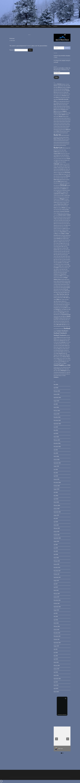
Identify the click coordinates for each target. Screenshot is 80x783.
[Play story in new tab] (62, 706)
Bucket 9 (57, 118)
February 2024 (57, 410)
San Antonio (58, 326)
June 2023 (56, 427)
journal (59, 230)
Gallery (69, 195)
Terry (59, 355)
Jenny (58, 223)
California (56, 151)
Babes (63, 101)
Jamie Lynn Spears (65, 220)
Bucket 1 (64, 114)
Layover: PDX (60, 256)
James (65, 218)
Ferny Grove (64, 190)
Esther (55, 190)
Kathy (62, 233)
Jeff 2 (55, 223)
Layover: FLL (56, 249)
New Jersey (67, 290)
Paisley (63, 304)
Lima (54, 264)
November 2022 (57, 446)
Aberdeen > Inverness (65, 84)
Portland (68, 311)
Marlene (66, 272)
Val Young (55, 367)
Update (65, 365)
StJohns (67, 348)
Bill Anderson (64, 106)
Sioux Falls (58, 342)
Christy (63, 158)
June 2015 (56, 652)
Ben (60, 104)
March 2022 (56, 456)
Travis (66, 361)
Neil (64, 289)
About (17, 26)
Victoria (64, 367)
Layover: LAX (65, 251)
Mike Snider (56, 284)
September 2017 (57, 577)
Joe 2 (68, 225)
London (59, 266)
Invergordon (62, 211)
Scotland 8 (63, 335)
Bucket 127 (67, 142)
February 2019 (57, 528)
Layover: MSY (66, 254)
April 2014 (56, 672)
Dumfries (62, 181)
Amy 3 (62, 92)
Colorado (56, 164)
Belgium (58, 104)
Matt (61, 275)
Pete (66, 307)
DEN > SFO (59, 176)
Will (56, 375)
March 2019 (56, 525)
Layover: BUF (60, 246)
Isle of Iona (63, 217)
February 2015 (57, 665)
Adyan (57, 87)
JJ (63, 225)
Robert (55, 321)
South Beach (60, 345)
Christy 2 (65, 158)
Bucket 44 (66, 124)
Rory (61, 321)
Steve (54, 348)
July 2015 (55, 649)
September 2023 (57, 423)
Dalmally (61, 169)
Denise (62, 176)
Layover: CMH (56, 248)
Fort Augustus (63, 192)
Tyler (62, 363)
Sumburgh (65, 350)
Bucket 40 (55, 124)
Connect (30, 26)
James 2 (68, 218)
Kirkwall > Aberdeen (63, 238)
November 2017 (57, 570)
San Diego (62, 326)
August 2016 (56, 610)
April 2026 (56, 387)
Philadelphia (57, 309)
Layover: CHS (65, 246)
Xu (62, 375)
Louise (63, 267)
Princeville (62, 312)
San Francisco (66, 326)
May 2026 (56, 384)
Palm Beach (66, 304)
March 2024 (56, 407)
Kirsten (58, 240)
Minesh (65, 284)
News (59, 292)
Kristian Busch (67, 240)
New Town (55, 294)
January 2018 (56, 564)
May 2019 (56, 518)
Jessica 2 (60, 225)
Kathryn (60, 233)
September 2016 (57, 606)
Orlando (57, 304)
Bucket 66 (55, 129)
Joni (60, 228)
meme (65, 279)
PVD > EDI (59, 314)
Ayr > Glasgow (60, 101)
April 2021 (56, 476)
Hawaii (58, 204)
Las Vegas (61, 243)
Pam (69, 304)
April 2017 (56, 587)
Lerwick (59, 262)
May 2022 (56, 453)
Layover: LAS (61, 251)
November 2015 (57, 636)
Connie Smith (67, 164)
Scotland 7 (57, 335)
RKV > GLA (67, 319)
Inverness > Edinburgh (57, 213)
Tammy (55, 353)
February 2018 (57, 561)
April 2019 (56, 521)
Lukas (54, 269)
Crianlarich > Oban (67, 167)
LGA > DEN (65, 262)
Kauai (67, 233)
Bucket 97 (64, 137)
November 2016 (57, 600)
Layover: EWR (65, 248)
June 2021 (56, 469)
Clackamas (66, 160)
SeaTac (55, 339)
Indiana (55, 211)
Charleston (67, 155)
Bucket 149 (61, 145)
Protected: (12, 38)
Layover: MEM (58, 254)
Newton (68, 292)
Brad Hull (59, 109)
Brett (55, 111)
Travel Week (62, 361)
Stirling (59, 348)
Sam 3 (69, 324)
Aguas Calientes (63, 87)
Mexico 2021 (61, 281)
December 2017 (57, 567)
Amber (57, 92)
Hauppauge (55, 204)
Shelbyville (55, 340)
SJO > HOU (67, 342)
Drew (68, 179)
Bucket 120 (61, 142)
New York (59, 294)
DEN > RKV (55, 176)
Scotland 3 (59, 330)
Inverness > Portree (62, 213)
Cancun (64, 153)
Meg (63, 277)
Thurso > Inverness (62, 358)
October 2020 (57, 485)
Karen (64, 231)
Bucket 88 (55, 137)
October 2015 (56, 639)
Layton (56, 262)
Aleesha (57, 90)
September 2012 (57, 678)
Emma (61, 188)
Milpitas (59, 284)
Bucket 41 (58, 124)
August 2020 (56, 489)
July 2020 (56, 492)
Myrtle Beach (64, 287)
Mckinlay (61, 277)
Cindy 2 (59, 160)
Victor (62, 367)
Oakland (55, 299)
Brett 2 (57, 111)
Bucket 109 (58, 140)
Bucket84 (62, 135)
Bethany (60, 106)
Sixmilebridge (62, 342)
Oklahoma (59, 301)
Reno (65, 316)
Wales (54, 370)
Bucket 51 (59, 126)
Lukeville (57, 269)
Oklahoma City (64, 301)
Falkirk (59, 190)
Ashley (62, 97)
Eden (59, 185)
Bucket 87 (68, 135)
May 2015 (56, 655)
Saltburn (55, 324)
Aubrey (55, 99)
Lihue (68, 262)
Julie (63, 230)
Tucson (60, 363)
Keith (64, 235)
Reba (64, 316)
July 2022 (56, 449)
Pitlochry (61, 311)
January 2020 (57, 508)
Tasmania (61, 353)
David (64, 172)
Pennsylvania (56, 307)
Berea (63, 104)
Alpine (65, 90)
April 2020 (56, 498)
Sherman (58, 340)
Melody (63, 279)
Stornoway (58, 350)
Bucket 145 (58, 145)
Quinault (68, 314)
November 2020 (57, 482)
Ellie (57, 188)
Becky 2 (65, 103)
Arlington (67, 95)
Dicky (58, 179)
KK (59, 240)
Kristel (63, 240)
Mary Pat (59, 274)
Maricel (55, 272)
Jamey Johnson (61, 220)
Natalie (57, 289)
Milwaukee (62, 284)
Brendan (63, 109)
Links (49, 26)
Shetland (61, 340)
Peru (63, 307)
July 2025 (56, 404)
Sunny (68, 350)
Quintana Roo (56, 316)
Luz (58, 269)
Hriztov (55, 209)
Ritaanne (64, 319)
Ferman (61, 190)
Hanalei (55, 202)
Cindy (57, 160)
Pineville (56, 311)
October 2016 (56, 603)
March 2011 (56, 685)
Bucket (23, 26)
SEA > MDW (68, 337)
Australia (60, 99)
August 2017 (56, 580)
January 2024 (56, 413)
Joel (69, 225)
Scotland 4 (65, 331)
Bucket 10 (60, 118)
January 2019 (56, 531)
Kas (56, 233)
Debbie (63, 174)
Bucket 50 (56, 126)
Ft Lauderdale (66, 195)
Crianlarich (62, 167)
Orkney (55, 304)
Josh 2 (54, 230)
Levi (62, 262)
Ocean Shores (67, 299)
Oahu (69, 297)
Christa (57, 158)
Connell (64, 164)
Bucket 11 (63, 118)
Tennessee (56, 355)
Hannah (58, 202)
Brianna (61, 111)
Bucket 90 (58, 137)
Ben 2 (61, 104)
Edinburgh (63, 185)
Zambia (64, 375)
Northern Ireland (57, 297)
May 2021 (56, 472)
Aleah (54, 90)
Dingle (60, 179)
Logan (68, 264)
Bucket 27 (64, 121)
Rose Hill (66, 321)
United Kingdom (59, 365)
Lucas (68, 267)
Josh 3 (56, 230)
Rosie (68, 321)
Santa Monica (57, 328)
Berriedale (66, 104)
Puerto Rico (56, 314)
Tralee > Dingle (58, 361)
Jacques (61, 218)
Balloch (55, 103)
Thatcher (64, 355)
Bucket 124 (64, 142)
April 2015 (56, 659)
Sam (64, 324)
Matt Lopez (58, 277)
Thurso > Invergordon (57, 358)
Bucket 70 (61, 129)
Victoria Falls (68, 367)
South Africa (56, 345)
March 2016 (56, 623)
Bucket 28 (67, 121)
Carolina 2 (57, 155)
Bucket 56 (65, 126)
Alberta (61, 89)
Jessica (58, 225)
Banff (61, 103)
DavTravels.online (56, 174)
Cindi (54, 160)
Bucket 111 (64, 140)
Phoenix (65, 309)
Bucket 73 (55, 131)
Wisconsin (60, 375)
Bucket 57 (68, 126)
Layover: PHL (65, 256)
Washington (63, 370)
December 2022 (57, 443)
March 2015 (56, 662)
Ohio (57, 301)
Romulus (57, 321)
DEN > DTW (68, 174)
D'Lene (57, 169)
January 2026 (56, 394)
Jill (62, 225)
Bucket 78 (68, 131)
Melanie (56, 279)
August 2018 (56, 541)
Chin (58, 156)
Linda (59, 264)
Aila (66, 87)
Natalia (55, 289)
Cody (68, 160)
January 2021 (56, 479)
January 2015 (56, 668)
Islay (55, 217)
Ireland (60, 215)
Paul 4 (67, 306)
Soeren (61, 343)
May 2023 (56, 430)
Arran (55, 97)
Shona (67, 340)
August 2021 (56, 466)
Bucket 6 (65, 116)
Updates (55, 26)
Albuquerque (66, 89)
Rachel (59, 316)
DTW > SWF (55, 181)
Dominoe (63, 179)
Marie (57, 272)
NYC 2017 (65, 297)
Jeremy (63, 223)
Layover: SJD (65, 259)
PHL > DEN (61, 309)
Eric (66, 188)
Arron (57, 97)
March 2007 (56, 691)
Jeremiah (60, 223)
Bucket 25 (58, 121)
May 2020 (56, 495)
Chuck (68, 158)
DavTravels (67, 172)
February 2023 (57, 440)
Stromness (62, 350)
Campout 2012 (57, 153)
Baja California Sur (67, 101)
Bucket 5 (61, 116)
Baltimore (58, 103)
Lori (69, 266)
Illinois (68, 209)
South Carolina (64, 345)
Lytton (60, 269)
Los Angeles (56, 267)
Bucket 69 (58, 129)
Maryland (55, 274)
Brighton (65, 111)
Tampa (57, 353)
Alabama (68, 87)
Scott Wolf (61, 337)
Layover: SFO (57, 259)
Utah (68, 365)
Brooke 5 (55, 114)
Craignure (55, 167)
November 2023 (57, 420)
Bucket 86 (65, 135)
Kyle (69, 240)
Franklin (62, 195)
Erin (67, 188)
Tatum (64, 353)
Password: (12, 50)
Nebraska (61, 289)
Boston (55, 109)
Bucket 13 (68, 118)
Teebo (66, 353)
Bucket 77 (65, 131)
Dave (59, 172)
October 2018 (56, 534)
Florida (59, 192)
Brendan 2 (66, 109)
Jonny (64, 228)
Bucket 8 (55, 118)
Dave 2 (62, 172)
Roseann (63, 321)
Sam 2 (67, 324)
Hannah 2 (61, 202)
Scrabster (64, 337)
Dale (59, 169)
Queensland (64, 314)
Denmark (64, 176)
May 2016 (56, 616)
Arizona (64, 95)
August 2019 (56, 515)
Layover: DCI (61, 248)
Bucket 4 (57, 116)
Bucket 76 (62, 131)
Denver (68, 176)
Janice (69, 220)
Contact (37, 26)
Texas (61, 355)
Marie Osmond (62, 272)
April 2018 (56, 554)
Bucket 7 (67, 116)
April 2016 (56, 619)
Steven (56, 348)
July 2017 (55, 583)
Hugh (57, 209)
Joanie (65, 225)
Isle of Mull (67, 217)
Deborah (65, 174)
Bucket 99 (56, 139)
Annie (64, 93)
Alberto (63, 89)
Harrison (64, 202)
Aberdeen (59, 84)
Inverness (66, 211)
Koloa (61, 240)
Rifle (62, 319)
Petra (54, 309)
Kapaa (61, 231)
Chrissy (55, 158)
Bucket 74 (59, 131)
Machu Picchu (63, 269)
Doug (66, 179)
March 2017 (56, 590)
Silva (55, 342)
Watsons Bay (68, 372)
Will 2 (58, 375)
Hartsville (67, 202)
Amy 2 (60, 92)
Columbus (61, 164)
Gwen (66, 200)
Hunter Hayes (60, 209)
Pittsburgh (64, 311)
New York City (65, 294)
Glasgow (62, 199)
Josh (69, 228)
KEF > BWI (62, 235)
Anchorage (65, 92)
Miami (64, 281)
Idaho (65, 209)
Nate (59, 289)
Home (12, 26)
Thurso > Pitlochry (67, 358)
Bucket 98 (67, 137)
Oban (57, 299)
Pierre (67, 309)
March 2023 (56, 436)
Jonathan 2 (55, 228)
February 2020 (57, 505)
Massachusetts (63, 274)
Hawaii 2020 (63, 204)
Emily (59, 188)
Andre (67, 92)
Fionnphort (68, 190)
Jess (67, 223)
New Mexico (56, 292)
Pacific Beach (60, 304)
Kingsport (55, 238)
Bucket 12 (65, 118)
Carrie (60, 155)
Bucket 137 (55, 145)
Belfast (55, 104)
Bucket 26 (61, 121)
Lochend (65, 264)
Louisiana (65, 267)
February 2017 (57, 593)
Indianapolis (58, 211)
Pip (59, 311)
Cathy (62, 155)
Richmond (55, 319)
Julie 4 (65, 230)
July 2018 (56, 544)
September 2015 (57, 642)
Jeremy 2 (65, 223)
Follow (56, 77)
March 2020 (56, 502)
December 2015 (57, 632)
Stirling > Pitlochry (63, 348)
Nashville (68, 287)
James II (57, 220)
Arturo (60, 97)
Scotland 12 (55, 337)
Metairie (55, 281)
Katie (65, 233)
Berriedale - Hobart (56, 106)
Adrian (55, 87)
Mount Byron (58, 287)
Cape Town (68, 153)
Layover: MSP (62, 254)
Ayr (56, 101)
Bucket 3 (55, 116)
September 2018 (57, 538)
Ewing (57, 190)
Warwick (59, 370)
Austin (57, 99)
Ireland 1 (64, 215)
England (64, 188)
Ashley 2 (64, 97)
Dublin (59, 181)
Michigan (66, 282)
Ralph (61, 316)
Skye (57, 343)
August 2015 (56, 646)
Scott (58, 337)
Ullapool (64, 363)
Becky (63, 103)
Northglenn (61, 297)
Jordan (67, 228)
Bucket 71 (64, 129)
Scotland (67, 328)
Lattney (64, 243)
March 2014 (56, 675)
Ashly (66, 97)
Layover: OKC (56, 256)
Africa (59, 87)
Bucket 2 (67, 114)
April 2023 (56, 433)
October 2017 (56, 574)
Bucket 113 (67, 140)
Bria (59, 111)
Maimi (67, 269)
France (58, 195)
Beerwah (67, 103)
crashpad (58, 167)
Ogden (55, 301)
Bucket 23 (55, 121)
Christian (60, 158)
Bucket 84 (57, 135)
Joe (66, 225)
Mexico (58, 281)
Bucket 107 (55, 140)
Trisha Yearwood (56, 363)
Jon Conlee (58, 228)
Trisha (68, 361)
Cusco (55, 169)
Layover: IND (57, 251)
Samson (55, 326)
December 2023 (57, 417)
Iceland (63, 209)
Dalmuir (64, 169)
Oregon (66, 302)
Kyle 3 (57, 241)
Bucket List (58, 148)
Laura (67, 243)
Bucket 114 (55, 142)
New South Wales (64, 292)
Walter (57, 370)
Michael (66, 281)
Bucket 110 (61, 140)
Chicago (55, 156)
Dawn (60, 174)
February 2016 (57, 626)
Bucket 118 (58, 142)
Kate (58, 233)
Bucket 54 (61, 126)
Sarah (60, 328)
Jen (56, 223)
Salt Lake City (59, 324)
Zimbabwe (56, 377)
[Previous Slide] (56, 738)
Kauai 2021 (56, 235)
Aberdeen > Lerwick (57, 85)
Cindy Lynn (62, 160)
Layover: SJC (61, 259)
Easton (57, 185)
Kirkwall (58, 238)
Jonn (62, 228)
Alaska (59, 89)
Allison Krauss (60, 90)
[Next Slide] (67, 738)
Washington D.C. (63, 372)
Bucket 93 (61, 137)
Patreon (43, 26)
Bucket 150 (64, 145)
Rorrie (59, 321)
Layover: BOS (56, 246)
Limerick (57, 264)
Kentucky (69, 235)
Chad (64, 155)
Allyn (63, 90)
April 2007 (56, 688)
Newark (55, 290)
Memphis (68, 279)
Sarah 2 (62, 328)
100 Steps (55, 84)
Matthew (55, 277)
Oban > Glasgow (62, 299)
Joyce (60, 230)
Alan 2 (56, 89)
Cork (65, 165)
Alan (54, 89)
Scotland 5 (57, 333)
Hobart (55, 207)
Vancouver (58, 367)
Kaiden (67, 230)
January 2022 (56, 459)
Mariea (59, 272)
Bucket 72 (68, 129)
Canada (61, 153)
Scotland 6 (64, 333)
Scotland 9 (68, 335)
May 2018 (56, 551)
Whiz (54, 375)
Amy (58, 92)
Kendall (67, 235)
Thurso (68, 356)
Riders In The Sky (59, 319)
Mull (61, 287)
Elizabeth (55, 188)
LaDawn (60, 241)
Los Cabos (60, 267)
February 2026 (57, 391)
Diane (55, 179)
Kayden (59, 235)
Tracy (54, 361)
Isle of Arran (58, 217)
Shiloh (64, 340)
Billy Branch (68, 106)
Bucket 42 (60, 124)
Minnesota (68, 284)
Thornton (64, 356)
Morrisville (55, 287)
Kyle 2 (55, 241)
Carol (54, 155)
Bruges (58, 114)
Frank (60, 195)
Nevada (66, 289)
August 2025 (56, 400)
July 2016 (56, 613)
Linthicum (62, 264)
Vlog (58, 368)
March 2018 (56, 557)
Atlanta (68, 97)
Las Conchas (57, 243)
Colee (56, 162)
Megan (66, 277)
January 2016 (56, 629)
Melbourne (60, 279)
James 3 (55, 220)
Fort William (61, 193)
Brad (57, 109)
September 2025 (57, 397)
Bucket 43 (63, 124)
